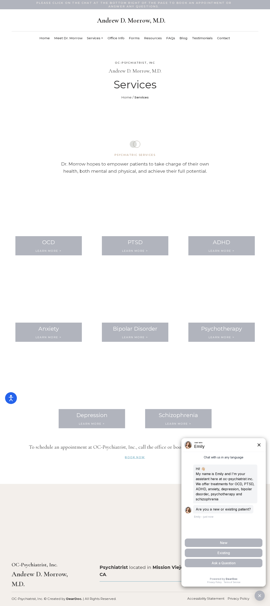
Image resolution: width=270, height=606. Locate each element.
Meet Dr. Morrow (68, 38)
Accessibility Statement (205, 599)
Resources (153, 38)
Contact (223, 38)
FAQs (170, 38)
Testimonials (202, 38)
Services (93, 38)
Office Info (116, 38)
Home (44, 38)
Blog (184, 38)
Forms (134, 38)
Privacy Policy (238, 599)
